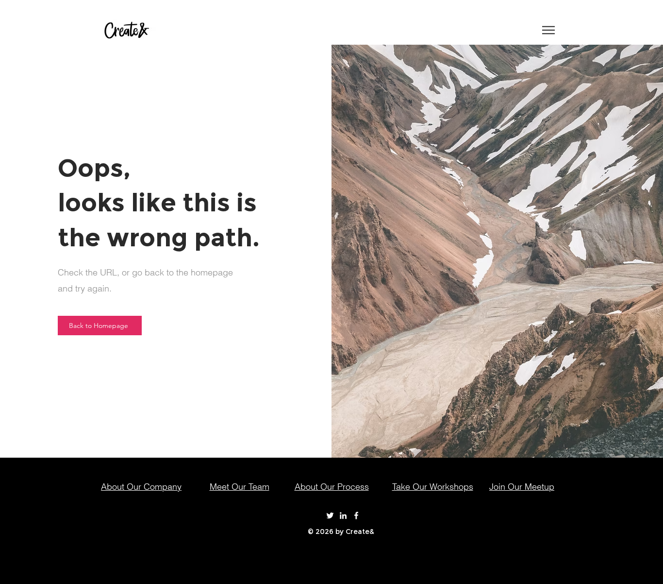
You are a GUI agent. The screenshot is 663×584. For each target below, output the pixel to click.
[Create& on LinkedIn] (343, 515)
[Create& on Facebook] (356, 515)
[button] (548, 30)
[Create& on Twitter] (330, 515)
